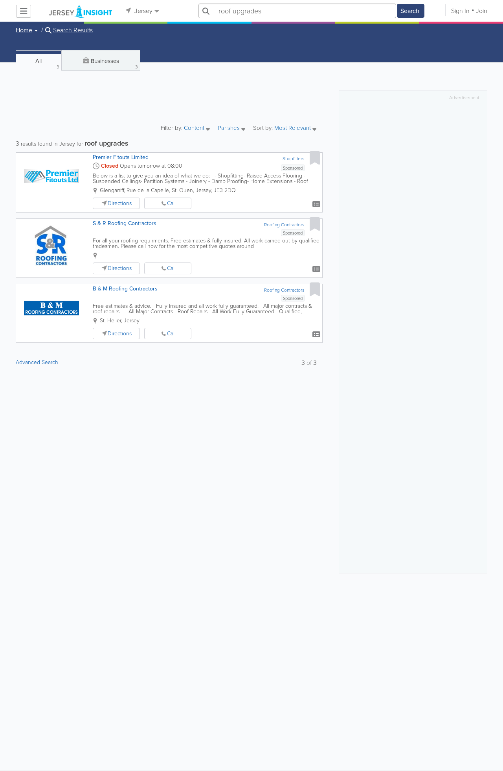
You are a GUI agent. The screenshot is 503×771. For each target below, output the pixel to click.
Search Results (73, 30)
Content (195, 128)
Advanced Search (37, 362)
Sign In (460, 10)
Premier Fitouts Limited (121, 157)
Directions (120, 203)
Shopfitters (294, 158)
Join (481, 10)
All (47, 63)
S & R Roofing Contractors (124, 223)
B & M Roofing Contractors (125, 289)
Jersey (142, 10)
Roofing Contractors (284, 224)
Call (171, 203)
